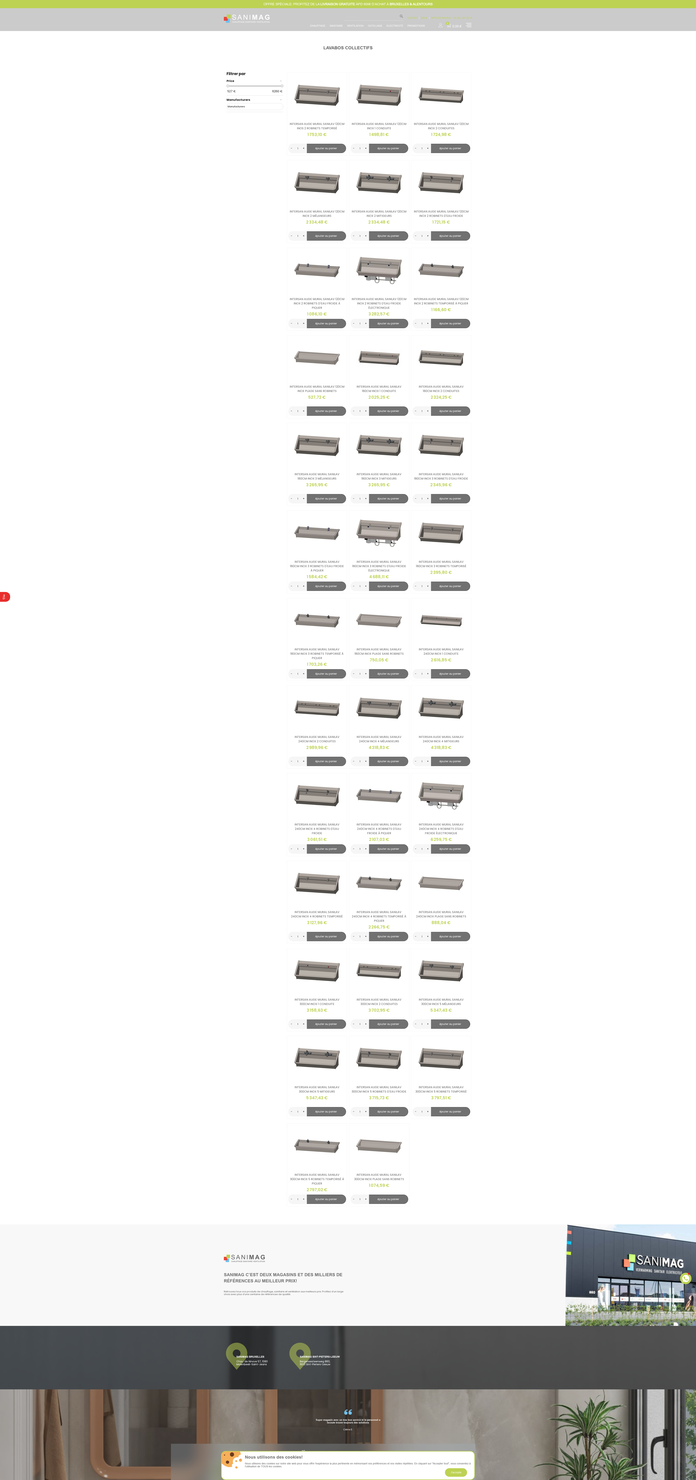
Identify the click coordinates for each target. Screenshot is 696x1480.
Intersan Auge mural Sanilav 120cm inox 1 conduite (379, 126)
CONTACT (412, 17)
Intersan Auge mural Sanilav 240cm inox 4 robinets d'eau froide (317, 828)
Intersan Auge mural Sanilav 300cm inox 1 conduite (317, 1002)
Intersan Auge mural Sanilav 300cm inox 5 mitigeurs (317, 1089)
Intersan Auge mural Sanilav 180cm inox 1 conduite (379, 389)
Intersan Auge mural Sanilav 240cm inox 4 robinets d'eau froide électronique (441, 828)
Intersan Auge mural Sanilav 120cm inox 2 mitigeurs (379, 213)
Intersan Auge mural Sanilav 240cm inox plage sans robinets (441, 914)
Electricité (395, 25)
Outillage (375, 25)
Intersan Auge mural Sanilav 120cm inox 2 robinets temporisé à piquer (441, 301)
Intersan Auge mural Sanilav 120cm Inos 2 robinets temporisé (317, 126)
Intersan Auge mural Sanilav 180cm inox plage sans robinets (379, 651)
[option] (348, 1420)
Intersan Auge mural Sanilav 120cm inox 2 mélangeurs (317, 213)
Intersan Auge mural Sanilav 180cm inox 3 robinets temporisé (441, 564)
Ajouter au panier (326, 148)
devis (424, 17)
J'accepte (456, 1472)
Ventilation (355, 25)
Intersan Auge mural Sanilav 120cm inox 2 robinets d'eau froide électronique (379, 303)
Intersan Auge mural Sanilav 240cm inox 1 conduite (441, 651)
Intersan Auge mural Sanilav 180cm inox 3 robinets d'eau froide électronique (379, 566)
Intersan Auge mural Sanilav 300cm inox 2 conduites (379, 1002)
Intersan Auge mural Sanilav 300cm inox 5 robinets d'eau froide (379, 1089)
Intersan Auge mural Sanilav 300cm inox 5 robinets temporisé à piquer (317, 1179)
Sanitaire (336, 25)
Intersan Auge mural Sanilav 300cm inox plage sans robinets (379, 1177)
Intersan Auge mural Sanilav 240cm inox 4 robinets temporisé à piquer (379, 916)
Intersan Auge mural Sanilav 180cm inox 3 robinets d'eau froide (441, 476)
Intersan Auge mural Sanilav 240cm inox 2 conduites (317, 739)
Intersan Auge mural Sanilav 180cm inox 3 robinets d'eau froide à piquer (317, 566)
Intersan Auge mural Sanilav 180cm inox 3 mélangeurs (317, 476)
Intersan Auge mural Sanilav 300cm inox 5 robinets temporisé (441, 1089)
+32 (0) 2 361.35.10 (462, 17)
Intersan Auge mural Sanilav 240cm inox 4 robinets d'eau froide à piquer (379, 828)
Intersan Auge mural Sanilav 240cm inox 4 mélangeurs (379, 739)
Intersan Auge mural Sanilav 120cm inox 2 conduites (441, 126)
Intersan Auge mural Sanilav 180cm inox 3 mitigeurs (379, 476)
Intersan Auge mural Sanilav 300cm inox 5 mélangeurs (441, 1002)
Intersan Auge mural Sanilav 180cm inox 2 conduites (441, 389)
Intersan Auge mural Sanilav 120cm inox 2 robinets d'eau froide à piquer (317, 303)
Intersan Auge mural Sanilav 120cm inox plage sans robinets (317, 389)
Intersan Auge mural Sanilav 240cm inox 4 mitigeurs (441, 739)
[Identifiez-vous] (440, 24)
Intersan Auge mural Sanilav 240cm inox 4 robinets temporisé (317, 914)
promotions (416, 25)
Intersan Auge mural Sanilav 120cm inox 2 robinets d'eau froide (441, 213)
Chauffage (317, 25)
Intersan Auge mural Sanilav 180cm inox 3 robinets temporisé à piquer (316, 653)
